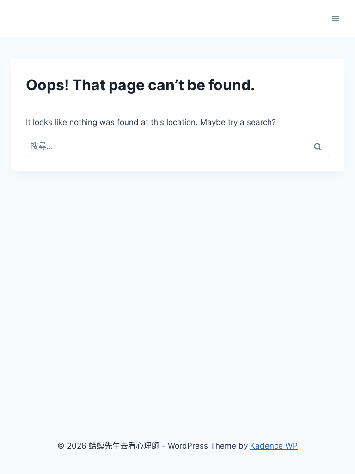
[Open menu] (335, 18)
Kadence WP (274, 445)
